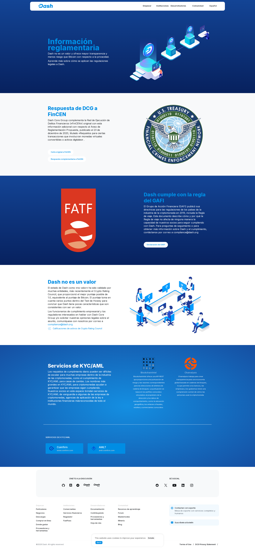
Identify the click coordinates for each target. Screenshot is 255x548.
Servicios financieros (72, 513)
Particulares (41, 509)
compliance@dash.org (186, 232)
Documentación (97, 509)
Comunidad (197, 6)
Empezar (147, 6)
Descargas (41, 517)
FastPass (67, 521)
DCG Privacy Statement (205, 544)
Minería (121, 521)
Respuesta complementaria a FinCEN (67, 159)
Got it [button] (99, 542)
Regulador (67, 517)
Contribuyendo (97, 513)
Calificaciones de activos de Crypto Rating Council (77, 328)
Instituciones (162, 6)
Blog (120, 524)
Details (151, 538)
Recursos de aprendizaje (129, 509)
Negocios (40, 513)
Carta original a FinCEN (61, 152)
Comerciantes (69, 509)
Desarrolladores (178, 6)
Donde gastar (42, 524)
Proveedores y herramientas (42, 529)
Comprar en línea (43, 521)
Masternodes (124, 517)
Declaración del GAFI (156, 245)
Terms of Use (185, 544)
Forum (121, 513)
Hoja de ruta (96, 523)
